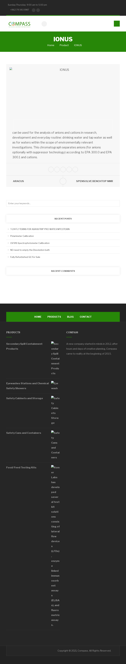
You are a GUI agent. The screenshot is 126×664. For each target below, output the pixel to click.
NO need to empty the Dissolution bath (30, 250)
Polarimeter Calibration (22, 236)
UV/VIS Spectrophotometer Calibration (30, 243)
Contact (86, 316)
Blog (70, 316)
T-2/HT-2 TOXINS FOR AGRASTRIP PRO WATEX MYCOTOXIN (40, 229)
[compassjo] (19, 23)
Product (64, 45)
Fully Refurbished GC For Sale (25, 257)
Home (50, 45)
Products (54, 316)
